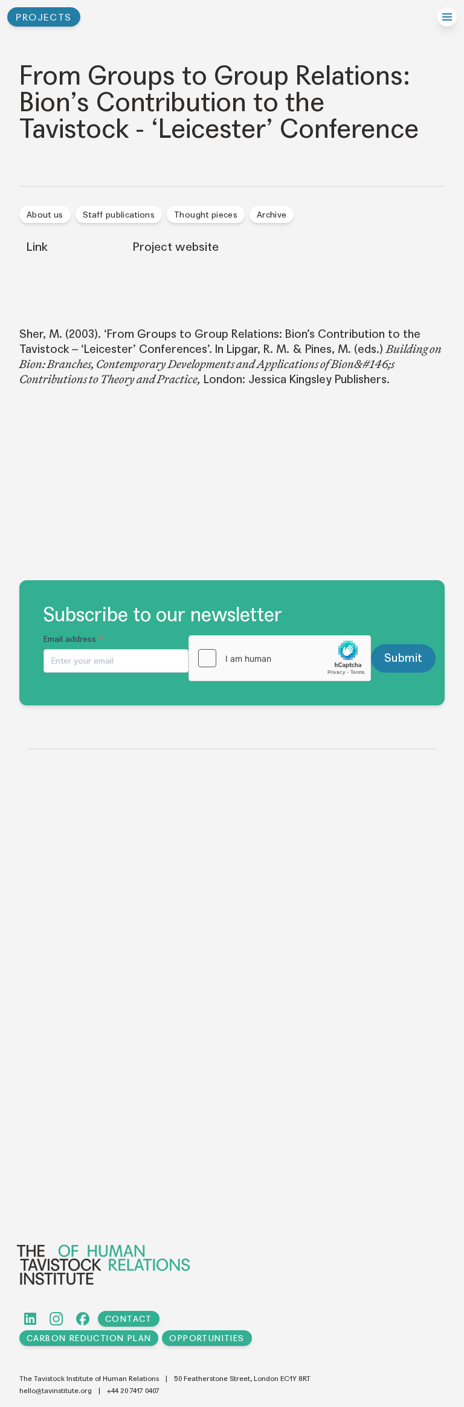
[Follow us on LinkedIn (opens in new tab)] (30, 1319)
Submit (403, 658)
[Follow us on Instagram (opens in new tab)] (56, 1319)
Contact (128, 1319)
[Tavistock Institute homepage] (231, 1264)
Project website (176, 247)
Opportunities (206, 1338)
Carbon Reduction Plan (89, 1338)
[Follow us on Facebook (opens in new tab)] (82, 1319)
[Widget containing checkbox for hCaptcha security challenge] (279, 658)
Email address (73, 639)
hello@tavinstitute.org (55, 1390)
